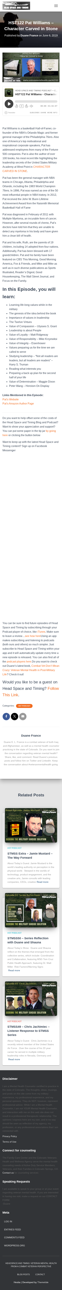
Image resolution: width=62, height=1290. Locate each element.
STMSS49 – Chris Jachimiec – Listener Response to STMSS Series (28, 1031)
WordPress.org (14, 1245)
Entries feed (12, 1229)
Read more (42, 882)
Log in (8, 1221)
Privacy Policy (9, 1136)
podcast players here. (19, 661)
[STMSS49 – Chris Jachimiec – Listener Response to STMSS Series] (31, 998)
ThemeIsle (42, 1282)
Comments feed (14, 1237)
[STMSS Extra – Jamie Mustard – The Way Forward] (31, 825)
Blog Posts (23, 1274)
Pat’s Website (10, 399)
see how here (33, 636)
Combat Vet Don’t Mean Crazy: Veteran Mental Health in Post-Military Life (30, 670)
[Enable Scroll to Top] (55, 1283)
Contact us (8, 1172)
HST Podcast (24, 706)
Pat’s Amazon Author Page (18, 403)
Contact (40, 1274)
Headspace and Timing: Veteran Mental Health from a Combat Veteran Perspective (31, 1265)
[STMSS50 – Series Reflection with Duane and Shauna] (31, 910)
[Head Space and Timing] (17, 6)
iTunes (41, 631)
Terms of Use (9, 1141)
